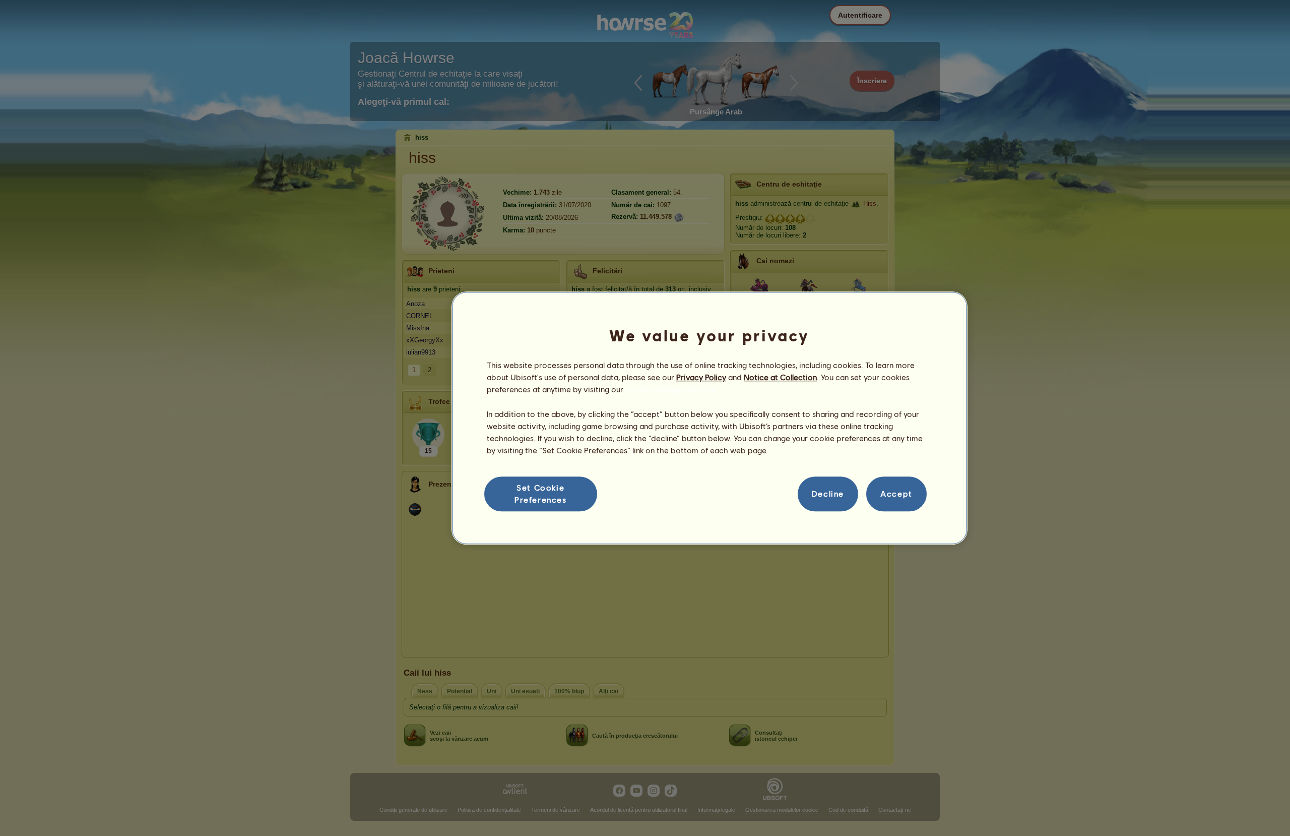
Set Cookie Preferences (540, 493)
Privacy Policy (701, 377)
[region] (710, 418)
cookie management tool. (671, 389)
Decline (828, 494)
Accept (896, 494)
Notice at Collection (780, 377)
